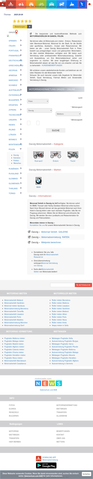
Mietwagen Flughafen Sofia (62, 338)
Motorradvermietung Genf (14, 325)
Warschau (17, 163)
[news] (48, 381)
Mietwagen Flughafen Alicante (63, 355)
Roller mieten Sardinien (61, 308)
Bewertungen (20, 26)
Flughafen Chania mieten (14, 352)
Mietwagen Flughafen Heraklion (64, 358)
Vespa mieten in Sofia (60, 325)
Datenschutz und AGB (48, 390)
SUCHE (56, 130)
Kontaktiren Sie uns (37, 225)
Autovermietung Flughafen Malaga (65, 352)
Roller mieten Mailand (60, 311)
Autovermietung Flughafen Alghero (65, 360)
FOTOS (12, 405)
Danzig (16, 155)
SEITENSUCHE (84, 285)
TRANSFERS (61, 412)
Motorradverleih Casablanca (15, 363)
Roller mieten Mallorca (60, 303)
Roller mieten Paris (59, 317)
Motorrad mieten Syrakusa (14, 305)
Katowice (16, 157)
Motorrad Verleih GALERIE (55, 231)
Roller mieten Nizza (59, 319)
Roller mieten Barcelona (61, 300)
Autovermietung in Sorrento (62, 363)
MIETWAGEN (61, 408)
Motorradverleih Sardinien (14, 303)
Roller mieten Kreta (59, 322)
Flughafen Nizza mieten (13, 358)
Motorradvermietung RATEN (55, 237)
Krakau (16, 160)
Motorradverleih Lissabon (14, 314)
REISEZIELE (14, 412)
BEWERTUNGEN (63, 431)
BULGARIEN (14, 416)
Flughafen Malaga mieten (14, 341)
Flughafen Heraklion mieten (15, 355)
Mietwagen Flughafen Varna (62, 344)
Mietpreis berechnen (51, 242)
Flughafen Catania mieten (14, 349)
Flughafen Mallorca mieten (14, 338)
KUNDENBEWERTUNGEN (52, 65)
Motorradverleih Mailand (13, 300)
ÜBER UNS (60, 438)
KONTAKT (60, 434)
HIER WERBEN (15, 441)
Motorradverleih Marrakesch (15, 360)
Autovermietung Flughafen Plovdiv (65, 346)
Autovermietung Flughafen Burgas (65, 341)
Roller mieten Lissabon (60, 305)
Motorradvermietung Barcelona (16, 308)
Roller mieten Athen (59, 314)
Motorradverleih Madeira (13, 319)
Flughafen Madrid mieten (14, 344)
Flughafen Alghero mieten (14, 346)
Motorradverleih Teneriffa (14, 311)
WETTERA (60, 441)
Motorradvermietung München (16, 322)
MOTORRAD (14, 431)
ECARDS (12, 408)
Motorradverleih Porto (12, 317)
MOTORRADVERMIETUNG (66, 405)
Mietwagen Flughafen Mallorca (63, 349)
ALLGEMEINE (61, 416)
